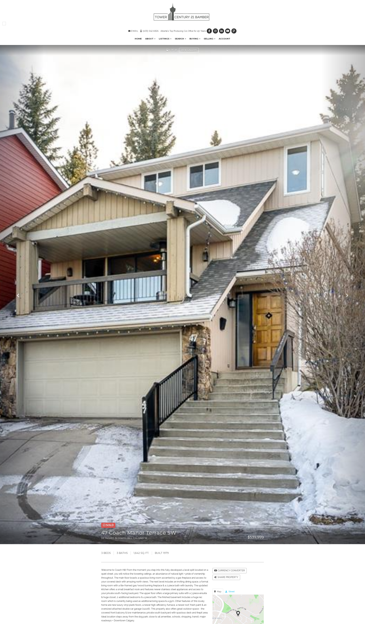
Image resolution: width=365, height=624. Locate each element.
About (149, 38)
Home (138, 38)
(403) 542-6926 (150, 31)
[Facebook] (209, 31)
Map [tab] (218, 591)
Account (224, 38)
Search (180, 38)
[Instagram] (216, 31)
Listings (164, 38)
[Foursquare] (234, 31)
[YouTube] (228, 31)
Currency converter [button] (231, 570)
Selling (209, 38)
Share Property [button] (227, 577)
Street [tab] (231, 591)
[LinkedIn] (222, 31)
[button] (22, 294)
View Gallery (189, 50)
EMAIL (134, 31)
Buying (194, 38)
